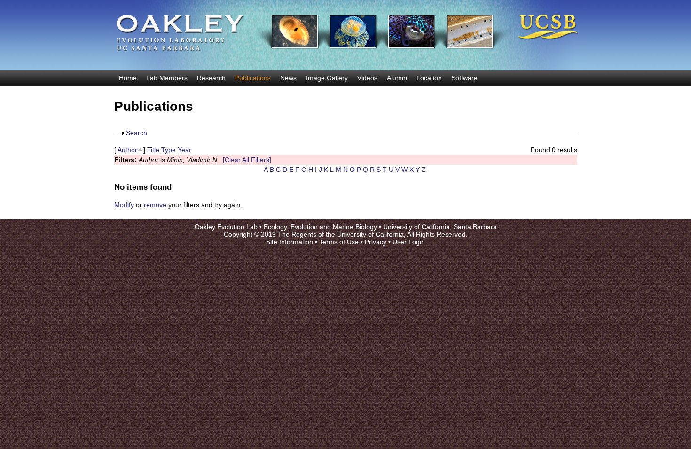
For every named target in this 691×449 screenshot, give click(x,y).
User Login (409, 242)
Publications (253, 78)
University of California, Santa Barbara (440, 227)
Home (128, 78)
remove (155, 205)
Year (184, 150)
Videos (367, 78)
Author (127, 150)
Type (168, 150)
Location (429, 78)
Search (136, 133)
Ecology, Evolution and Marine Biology (320, 227)
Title (153, 150)
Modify (124, 205)
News (288, 78)
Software (464, 78)
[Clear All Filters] (247, 159)
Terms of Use (339, 242)
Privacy (375, 242)
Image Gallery (327, 78)
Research (211, 78)
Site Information (289, 242)
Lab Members (167, 78)
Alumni (397, 78)
